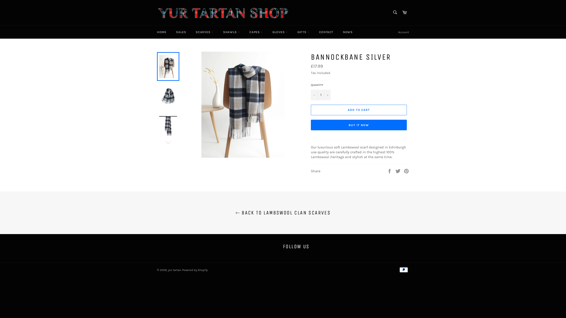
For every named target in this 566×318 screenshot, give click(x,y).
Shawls (230, 32)
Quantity (317, 85)
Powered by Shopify (195, 270)
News (347, 32)
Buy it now (359, 125)
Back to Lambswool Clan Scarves (285, 213)
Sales (181, 32)
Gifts (302, 32)
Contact (326, 32)
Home (161, 32)
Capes (255, 32)
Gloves (279, 32)
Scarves (203, 32)
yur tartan (174, 270)
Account (403, 32)
